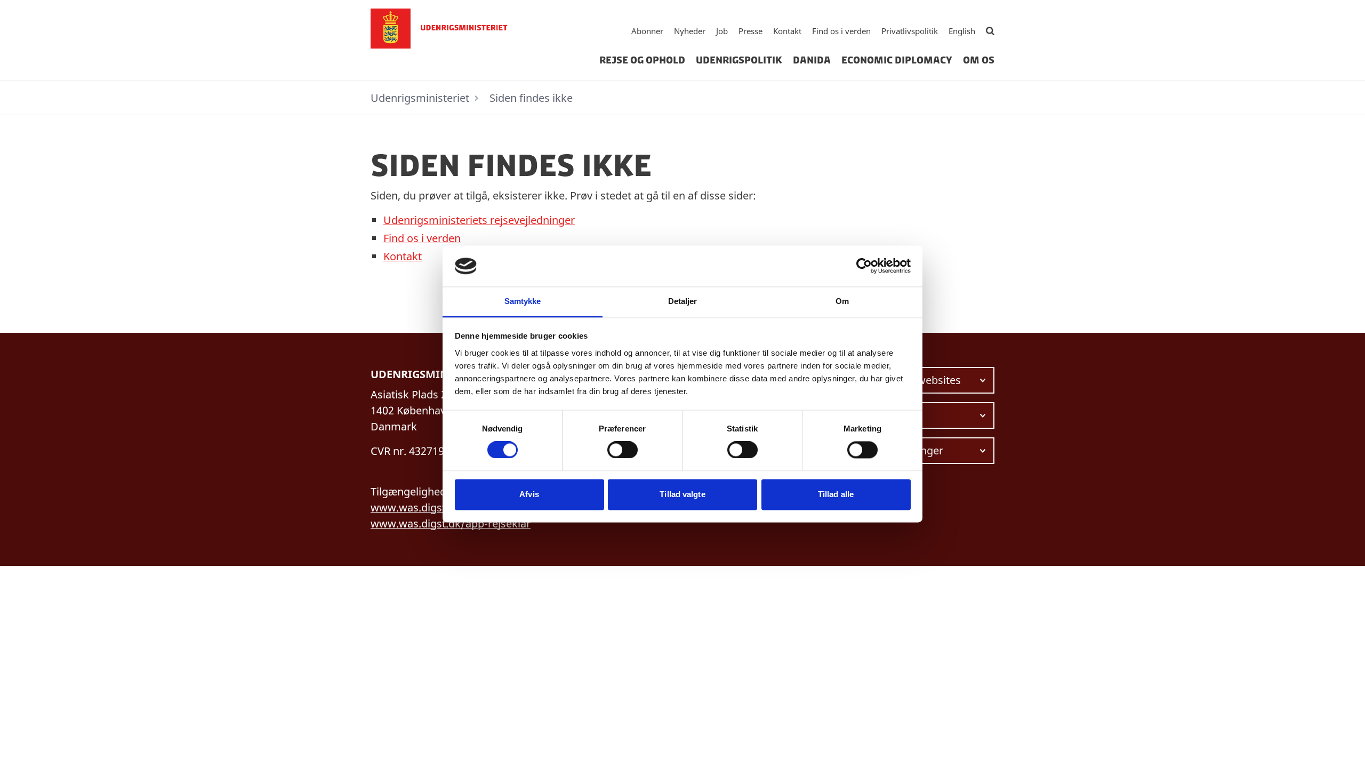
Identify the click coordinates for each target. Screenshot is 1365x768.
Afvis (529, 494)
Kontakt (787, 31)
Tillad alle (836, 494)
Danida (812, 60)
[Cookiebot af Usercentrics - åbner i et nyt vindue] (864, 266)
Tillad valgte (682, 494)
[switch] (622, 450)
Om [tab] (842, 301)
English (962, 31)
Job (722, 31)
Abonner (647, 31)
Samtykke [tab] (522, 301)
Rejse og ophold (642, 60)
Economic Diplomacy (896, 60)
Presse (750, 31)
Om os (978, 60)
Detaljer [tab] (682, 301)
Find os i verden (841, 31)
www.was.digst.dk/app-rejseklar (451, 523)
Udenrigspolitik (739, 60)
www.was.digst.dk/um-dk (434, 507)
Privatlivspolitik (909, 31)
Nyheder (689, 31)
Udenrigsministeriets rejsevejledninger (479, 220)
